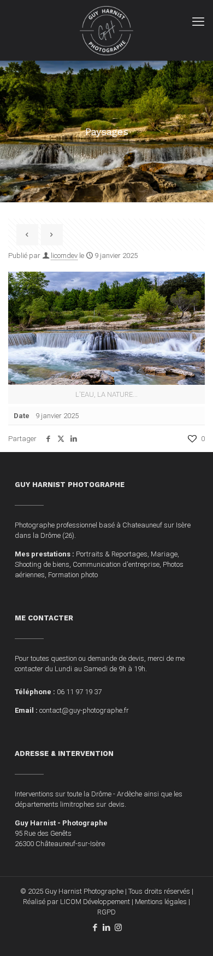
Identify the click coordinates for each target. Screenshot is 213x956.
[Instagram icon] (118, 927)
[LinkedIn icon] (107, 927)
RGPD (106, 912)
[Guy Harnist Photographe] (106, 30)
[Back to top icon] (190, 933)
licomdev (64, 255)
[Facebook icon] (95, 927)
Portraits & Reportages (111, 554)
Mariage (164, 554)
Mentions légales (161, 902)
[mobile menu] (198, 22)
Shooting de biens (42, 564)
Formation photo (73, 575)
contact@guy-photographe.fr (84, 710)
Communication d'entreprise (116, 564)
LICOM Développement (95, 902)
